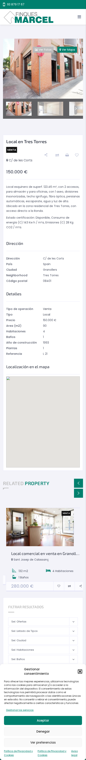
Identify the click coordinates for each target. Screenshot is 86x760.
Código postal (16, 281)
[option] (43, 69)
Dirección (13, 258)
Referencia (14, 354)
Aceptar (43, 720)
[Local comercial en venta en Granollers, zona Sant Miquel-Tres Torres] (40, 527)
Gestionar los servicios (20, 710)
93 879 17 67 (15, 4)
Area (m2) (13, 326)
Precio (10, 320)
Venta (47, 309)
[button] (80, 672)
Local (46, 315)
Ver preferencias (43, 742)
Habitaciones (16, 331)
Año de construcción (21, 343)
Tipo (9, 315)
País (9, 264)
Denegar (43, 731)
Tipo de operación (19, 309)
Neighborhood (16, 275)
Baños (10, 337)
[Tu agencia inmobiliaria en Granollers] (43, 16)
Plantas (11, 348)
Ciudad (11, 270)
